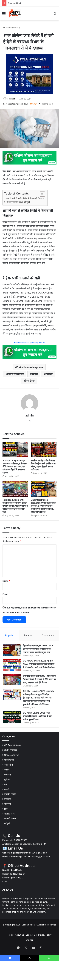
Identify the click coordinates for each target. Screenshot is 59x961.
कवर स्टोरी (8, 764)
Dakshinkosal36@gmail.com (33, 852)
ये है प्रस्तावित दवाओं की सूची (18, 202)
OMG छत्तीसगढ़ (10, 750)
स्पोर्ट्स (7, 823)
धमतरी (6, 789)
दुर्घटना (7, 779)
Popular (9, 635)
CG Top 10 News (12, 745)
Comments (48, 635)
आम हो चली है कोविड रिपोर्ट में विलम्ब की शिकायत (25, 198)
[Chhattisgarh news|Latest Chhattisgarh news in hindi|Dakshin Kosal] (14, 13)
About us (19, 935)
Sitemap (30, 940)
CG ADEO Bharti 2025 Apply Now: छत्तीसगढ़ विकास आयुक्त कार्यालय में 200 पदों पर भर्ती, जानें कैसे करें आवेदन (39, 664)
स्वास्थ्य (49, 374)
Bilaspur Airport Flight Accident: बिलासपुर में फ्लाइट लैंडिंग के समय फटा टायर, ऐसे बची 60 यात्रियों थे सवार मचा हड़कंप (15, 466)
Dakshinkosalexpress (30, 367)
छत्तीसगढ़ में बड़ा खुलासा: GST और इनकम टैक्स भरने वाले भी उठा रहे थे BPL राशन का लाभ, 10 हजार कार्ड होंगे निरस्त (39, 679)
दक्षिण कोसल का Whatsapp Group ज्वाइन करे (29, 342)
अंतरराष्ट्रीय (9, 760)
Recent (28, 635)
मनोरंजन (7, 799)
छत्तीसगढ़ (16, 27)
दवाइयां (34, 374)
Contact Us (31, 935)
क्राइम (6, 769)
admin (10, 99)
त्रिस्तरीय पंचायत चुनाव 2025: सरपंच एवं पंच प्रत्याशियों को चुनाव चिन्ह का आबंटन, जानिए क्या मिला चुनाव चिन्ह (38, 648)
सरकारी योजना (10, 818)
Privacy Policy (44, 935)
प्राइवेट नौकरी (10, 794)
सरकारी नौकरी (9, 813)
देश (5, 784)
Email (6, 594)
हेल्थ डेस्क (30, 380)
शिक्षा (6, 809)
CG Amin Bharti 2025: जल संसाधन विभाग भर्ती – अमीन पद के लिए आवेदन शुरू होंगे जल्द (37, 716)
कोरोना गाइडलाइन (15, 374)
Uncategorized (11, 755)
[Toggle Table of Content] (40, 194)
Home (8, 27)
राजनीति (7, 804)
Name (6, 581)
